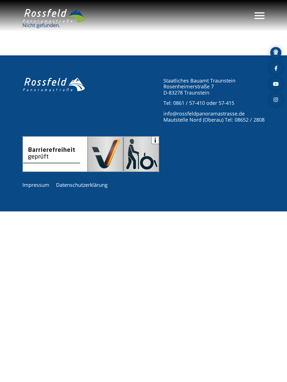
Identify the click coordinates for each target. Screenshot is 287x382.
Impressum (35, 184)
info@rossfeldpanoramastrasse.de (204, 113)
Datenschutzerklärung (82, 184)
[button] (53, 16)
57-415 (226, 103)
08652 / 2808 (250, 119)
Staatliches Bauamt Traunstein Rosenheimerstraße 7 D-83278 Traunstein (199, 86)
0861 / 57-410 (189, 103)
